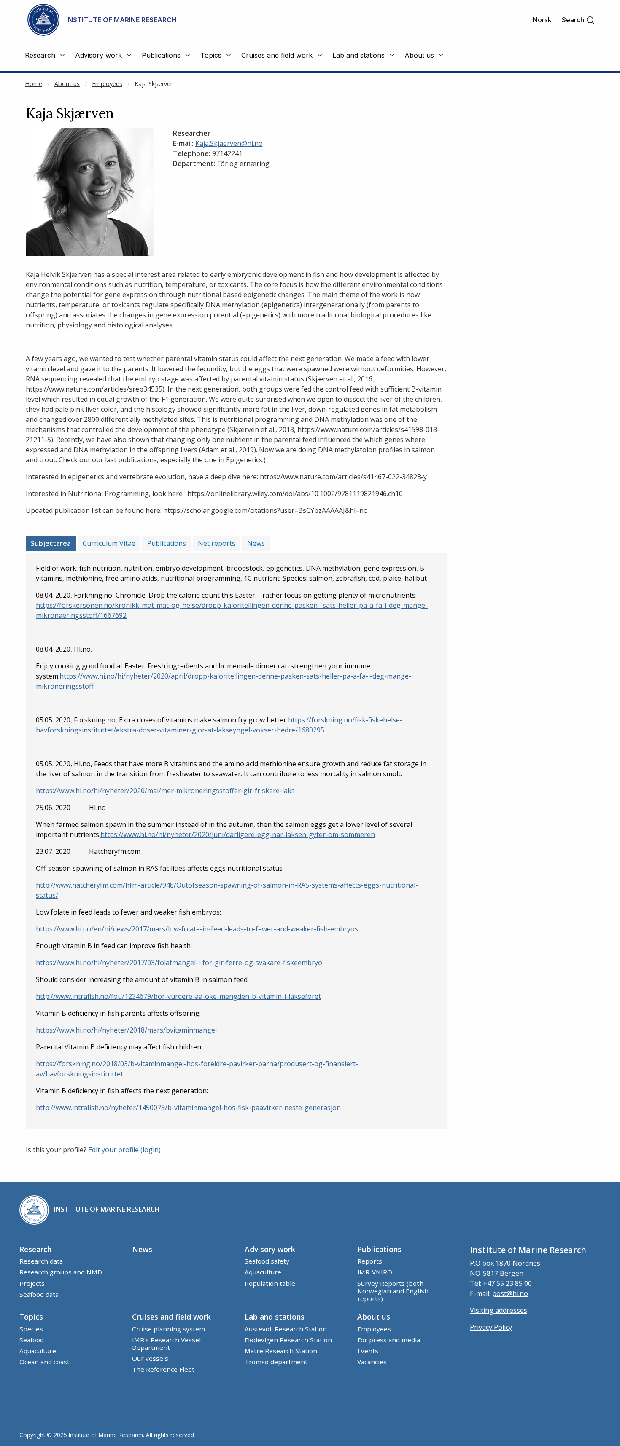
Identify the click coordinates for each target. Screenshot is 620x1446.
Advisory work (270, 1249)
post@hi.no (510, 1293)
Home (33, 84)
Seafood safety (267, 1261)
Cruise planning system (168, 1329)
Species (31, 1329)
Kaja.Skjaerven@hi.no (229, 143)
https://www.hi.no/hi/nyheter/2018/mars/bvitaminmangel (126, 1030)
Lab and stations (275, 1317)
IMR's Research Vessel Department (166, 1344)
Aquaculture (263, 1272)
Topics (31, 1317)
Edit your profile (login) (124, 1149)
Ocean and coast (44, 1361)
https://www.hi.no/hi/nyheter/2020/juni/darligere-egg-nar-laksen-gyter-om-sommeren (237, 834)
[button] (578, 20)
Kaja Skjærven (154, 84)
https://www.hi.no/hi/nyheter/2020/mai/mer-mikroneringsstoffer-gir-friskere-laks (165, 790)
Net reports (216, 543)
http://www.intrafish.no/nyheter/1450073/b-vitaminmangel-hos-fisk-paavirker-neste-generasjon (188, 1107)
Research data (41, 1261)
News (256, 543)
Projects (32, 1283)
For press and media (388, 1340)
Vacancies (372, 1361)
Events (367, 1351)
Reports (369, 1261)
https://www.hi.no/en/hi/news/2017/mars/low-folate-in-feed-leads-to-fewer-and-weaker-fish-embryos (197, 929)
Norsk (542, 19)
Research (35, 1249)
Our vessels (150, 1358)
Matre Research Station (281, 1351)
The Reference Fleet (163, 1369)
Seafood (31, 1340)
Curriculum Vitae (109, 543)
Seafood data (39, 1294)
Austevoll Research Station (286, 1329)
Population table (270, 1283)
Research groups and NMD (60, 1272)
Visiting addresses (498, 1310)
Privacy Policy (491, 1327)
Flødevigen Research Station (288, 1340)
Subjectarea (51, 543)
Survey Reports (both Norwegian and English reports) (393, 1291)
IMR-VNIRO (374, 1272)
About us (67, 84)
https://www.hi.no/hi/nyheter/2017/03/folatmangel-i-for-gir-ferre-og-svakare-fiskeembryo (179, 962)
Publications (166, 543)
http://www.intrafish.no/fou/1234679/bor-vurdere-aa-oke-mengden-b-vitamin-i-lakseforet (178, 996)
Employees (107, 84)
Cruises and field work (171, 1317)
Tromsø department (276, 1361)
